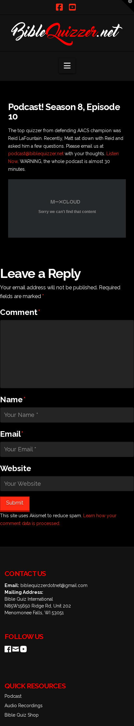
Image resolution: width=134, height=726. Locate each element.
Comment (20, 312)
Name (13, 399)
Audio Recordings (24, 705)
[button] (67, 65)
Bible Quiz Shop (22, 715)
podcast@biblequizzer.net (35, 153)
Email (11, 434)
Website (15, 468)
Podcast (13, 696)
